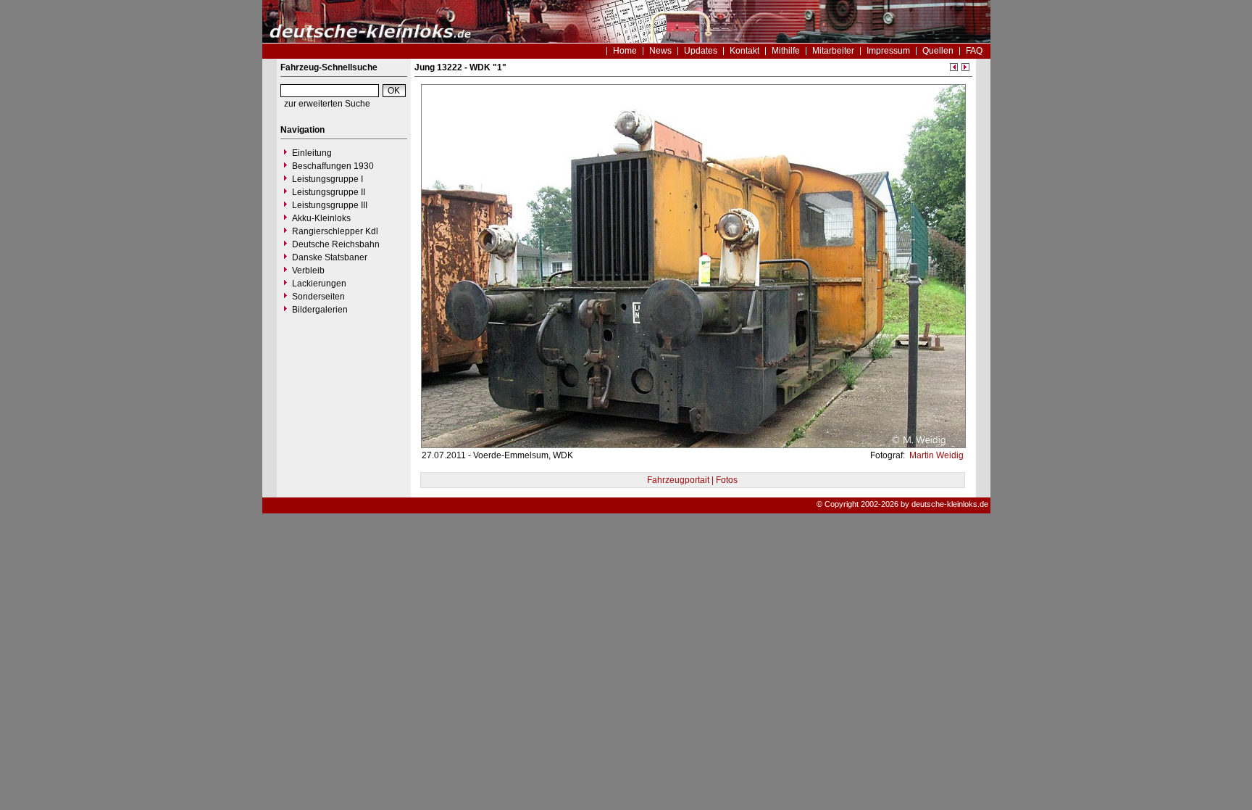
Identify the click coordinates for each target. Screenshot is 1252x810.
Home (625, 51)
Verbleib (308, 270)
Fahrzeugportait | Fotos (692, 480)
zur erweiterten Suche (327, 104)
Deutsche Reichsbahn (336, 244)
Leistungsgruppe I (327, 179)
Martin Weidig (935, 455)
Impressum (888, 51)
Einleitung (312, 153)
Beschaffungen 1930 (333, 166)
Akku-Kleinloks (321, 218)
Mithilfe (786, 51)
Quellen (937, 51)
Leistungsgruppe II (328, 192)
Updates (700, 51)
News (660, 51)
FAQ (974, 51)
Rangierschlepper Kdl (335, 231)
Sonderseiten (318, 297)
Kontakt (744, 51)
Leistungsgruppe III (329, 205)
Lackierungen (319, 283)
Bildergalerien (320, 310)
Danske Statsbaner (329, 257)
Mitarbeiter (833, 51)
